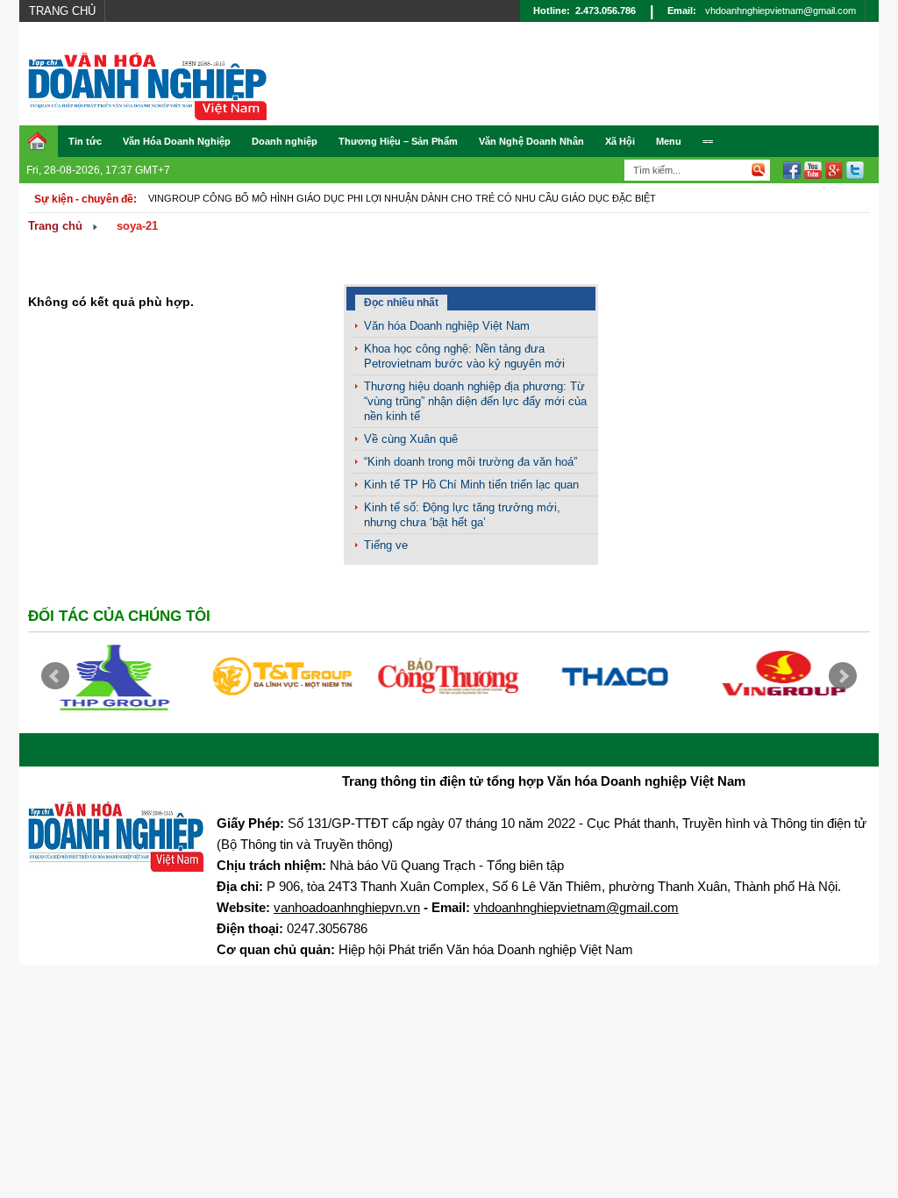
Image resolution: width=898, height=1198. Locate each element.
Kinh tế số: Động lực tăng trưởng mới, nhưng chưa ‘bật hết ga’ (462, 515)
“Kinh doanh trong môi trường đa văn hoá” (470, 461)
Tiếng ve (386, 545)
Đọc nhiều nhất (401, 302)
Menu (668, 141)
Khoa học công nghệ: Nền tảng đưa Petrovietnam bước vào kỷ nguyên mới (464, 356)
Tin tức (85, 141)
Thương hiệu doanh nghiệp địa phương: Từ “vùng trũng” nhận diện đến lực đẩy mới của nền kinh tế (475, 401)
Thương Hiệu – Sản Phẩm (398, 141)
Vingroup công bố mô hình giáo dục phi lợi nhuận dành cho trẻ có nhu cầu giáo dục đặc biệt (402, 198)
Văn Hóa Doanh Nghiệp (177, 141)
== (707, 141)
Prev (55, 676)
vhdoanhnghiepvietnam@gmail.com (780, 10)
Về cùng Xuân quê (411, 439)
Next (843, 676)
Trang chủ (62, 11)
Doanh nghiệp (284, 141)
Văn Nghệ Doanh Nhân (531, 141)
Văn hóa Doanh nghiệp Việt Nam (447, 325)
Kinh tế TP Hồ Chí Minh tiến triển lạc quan (471, 484)
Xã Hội (620, 141)
